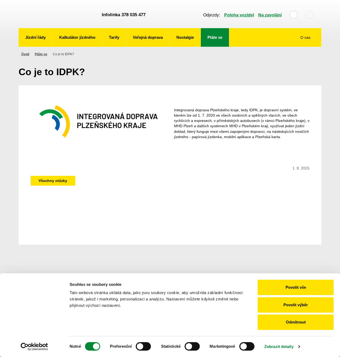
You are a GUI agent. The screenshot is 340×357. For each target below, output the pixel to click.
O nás (306, 37)
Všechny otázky (53, 180)
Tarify (114, 37)
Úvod (25, 54)
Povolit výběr (295, 305)
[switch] (143, 346)
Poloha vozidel (239, 15)
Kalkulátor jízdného (77, 37)
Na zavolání (270, 15)
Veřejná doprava (148, 37)
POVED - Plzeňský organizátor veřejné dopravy (58, 14)
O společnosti (302, 54)
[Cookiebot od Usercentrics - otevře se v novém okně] (34, 347)
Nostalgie (185, 37)
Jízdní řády (35, 37)
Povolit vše (296, 287)
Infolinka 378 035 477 (124, 14)
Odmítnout (296, 322)
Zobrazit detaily (279, 346)
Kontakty (307, 67)
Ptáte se (214, 37)
